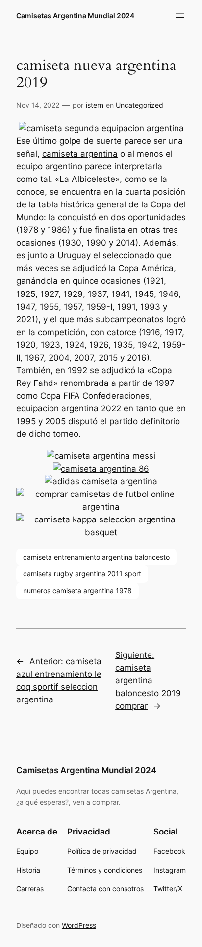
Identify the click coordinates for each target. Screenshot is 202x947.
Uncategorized (139, 105)
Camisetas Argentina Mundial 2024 (75, 15)
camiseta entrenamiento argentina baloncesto (96, 557)
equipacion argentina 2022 (68, 408)
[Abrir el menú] (180, 16)
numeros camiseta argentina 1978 (77, 590)
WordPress (79, 925)
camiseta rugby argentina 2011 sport (82, 573)
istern (94, 105)
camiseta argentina (80, 153)
